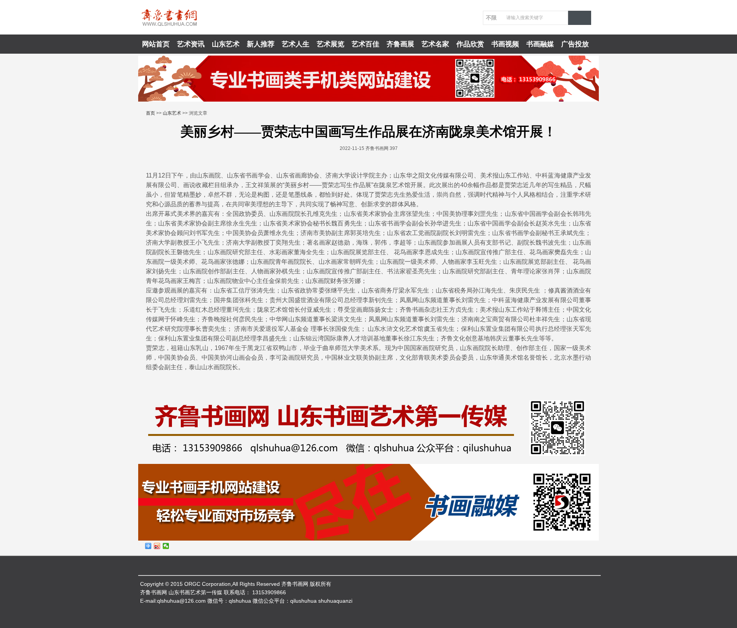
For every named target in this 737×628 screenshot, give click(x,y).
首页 (150, 113)
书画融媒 (540, 44)
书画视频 (505, 44)
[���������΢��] (157, 546)
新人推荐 (260, 44)
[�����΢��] (166, 546)
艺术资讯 (191, 44)
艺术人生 (295, 44)
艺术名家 (435, 44)
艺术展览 (330, 44)
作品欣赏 (470, 44)
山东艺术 (226, 44)
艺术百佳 (365, 44)
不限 (491, 18)
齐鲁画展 (400, 44)
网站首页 (156, 44)
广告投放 (575, 44)
